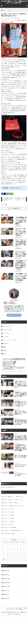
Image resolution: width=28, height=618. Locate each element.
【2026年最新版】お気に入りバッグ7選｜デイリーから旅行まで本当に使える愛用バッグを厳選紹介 (21, 220)
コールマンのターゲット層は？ (9, 533)
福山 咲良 (10, 18)
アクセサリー (7, 329)
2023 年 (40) (6, 582)
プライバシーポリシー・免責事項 (15, 609)
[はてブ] (7, 194)
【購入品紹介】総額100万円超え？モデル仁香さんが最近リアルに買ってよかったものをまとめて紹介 (21, 422)
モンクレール (20, 496)
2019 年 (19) (6, 598)
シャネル (4, 496)
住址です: (6, 303)
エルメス (12, 499)
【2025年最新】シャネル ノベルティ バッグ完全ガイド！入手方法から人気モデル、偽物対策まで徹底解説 (21, 277)
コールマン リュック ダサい (8, 508)
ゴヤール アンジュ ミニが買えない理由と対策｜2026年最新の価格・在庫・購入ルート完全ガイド (21, 243)
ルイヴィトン (12, 496)
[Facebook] (2, 194)
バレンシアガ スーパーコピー (10, 362)
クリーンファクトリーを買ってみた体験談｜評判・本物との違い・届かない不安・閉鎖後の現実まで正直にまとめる (21, 437)
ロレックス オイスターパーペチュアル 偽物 (21, 474)
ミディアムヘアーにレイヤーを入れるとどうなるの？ (21, 465)
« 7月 (4, 559)
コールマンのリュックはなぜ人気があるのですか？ (13, 530)
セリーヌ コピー (6, 364)
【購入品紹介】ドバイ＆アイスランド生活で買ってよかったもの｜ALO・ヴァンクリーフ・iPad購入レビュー (21, 403)
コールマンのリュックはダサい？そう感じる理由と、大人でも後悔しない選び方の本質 (20, 254)
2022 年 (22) (6, 586)
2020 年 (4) (6, 594)
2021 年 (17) (6, 590)
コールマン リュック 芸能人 (8, 518)
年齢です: (6, 302)
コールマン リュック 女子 (8, 524)
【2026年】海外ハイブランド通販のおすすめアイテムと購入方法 (14, 2)
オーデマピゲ (5, 505)
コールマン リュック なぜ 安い (9, 521)
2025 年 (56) (6, 574)
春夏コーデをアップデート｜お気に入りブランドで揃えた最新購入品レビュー (21, 412)
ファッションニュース (9, 340)
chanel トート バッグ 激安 (9, 363)
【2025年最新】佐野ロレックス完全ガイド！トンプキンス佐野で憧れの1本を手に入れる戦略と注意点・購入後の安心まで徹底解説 (21, 448)
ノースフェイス (20, 499)
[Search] (27, 6)
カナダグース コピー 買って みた (17, 505)
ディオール (5, 502)
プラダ (17, 502)
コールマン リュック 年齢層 (8, 515)
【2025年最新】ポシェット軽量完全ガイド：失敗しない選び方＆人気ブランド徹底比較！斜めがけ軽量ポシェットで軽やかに (21, 264)
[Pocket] (10, 194)
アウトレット (7, 326)
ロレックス (5, 499)
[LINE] (12, 194)
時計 (5, 343)
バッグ (20, 18)
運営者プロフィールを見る (14, 315)
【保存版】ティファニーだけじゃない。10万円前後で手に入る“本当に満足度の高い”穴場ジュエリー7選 (21, 394)
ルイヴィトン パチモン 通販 (9, 361)
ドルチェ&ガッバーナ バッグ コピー (9, 20)
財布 (4, 350)
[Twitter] (5, 194)
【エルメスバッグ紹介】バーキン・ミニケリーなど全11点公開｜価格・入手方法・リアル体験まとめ (20, 232)
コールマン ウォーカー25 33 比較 (9, 527)
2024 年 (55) (6, 578)
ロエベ (11, 502)
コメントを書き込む (14, 208)
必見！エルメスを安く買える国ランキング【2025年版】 (21, 456)
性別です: (12, 302)
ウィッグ (6, 333)
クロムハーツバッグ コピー (9, 365)
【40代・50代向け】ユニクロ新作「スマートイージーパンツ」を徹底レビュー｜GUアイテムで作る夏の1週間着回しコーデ (21, 384)
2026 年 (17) (6, 570)
